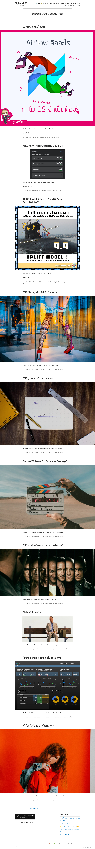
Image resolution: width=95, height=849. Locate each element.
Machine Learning (60, 282)
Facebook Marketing (49, 369)
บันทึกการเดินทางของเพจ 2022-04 (43, 145)
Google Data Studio (57, 717)
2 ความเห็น (65, 649)
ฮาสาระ (45, 282)
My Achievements (75, 3)
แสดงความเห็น (55, 137)
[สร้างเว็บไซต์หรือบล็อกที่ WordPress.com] (22, 846)
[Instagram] (68, 5)
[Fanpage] (71, 5)
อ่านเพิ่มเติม (26, 133)
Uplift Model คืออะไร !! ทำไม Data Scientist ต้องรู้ (42, 200)
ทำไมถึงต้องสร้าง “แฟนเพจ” (39, 725)
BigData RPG (21, 3)
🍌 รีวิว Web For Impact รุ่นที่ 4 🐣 (69, 826)
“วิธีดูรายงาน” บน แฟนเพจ (38, 378)
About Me (45, 3)
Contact (67, 3)
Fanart (62, 3)
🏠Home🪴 (38, 3)
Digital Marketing (45, 137)
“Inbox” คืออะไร (32, 612)
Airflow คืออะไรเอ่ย (34, 26)
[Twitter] (73, 5)
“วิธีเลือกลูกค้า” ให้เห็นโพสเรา (40, 292)
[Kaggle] (66, 5)
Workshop (56, 3)
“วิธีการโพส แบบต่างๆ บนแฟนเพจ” (43, 545)
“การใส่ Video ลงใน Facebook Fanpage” (45, 461)
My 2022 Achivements (66, 823)
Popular (58, 649)
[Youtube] (76, 5)
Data (51, 3)
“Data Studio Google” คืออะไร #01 (42, 657)
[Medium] (79, 5)
